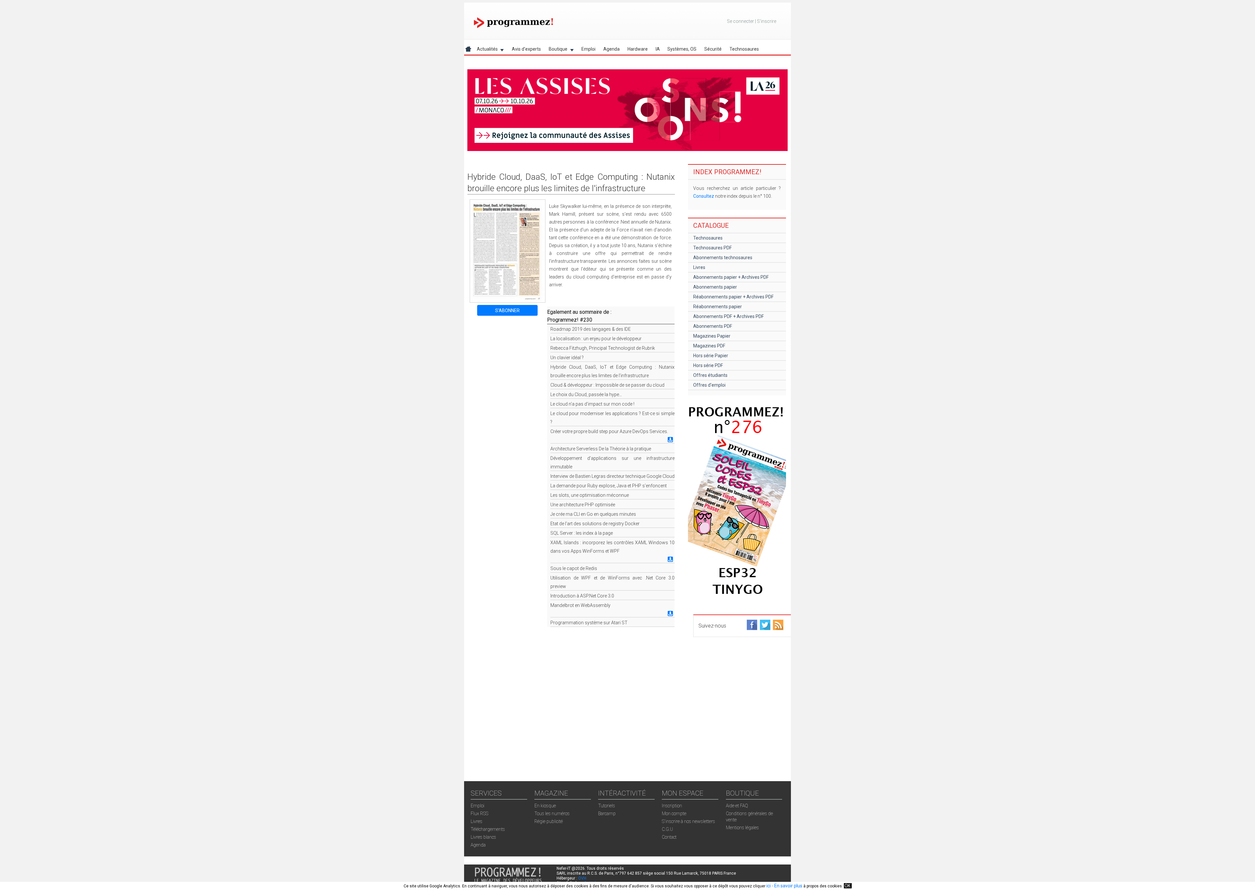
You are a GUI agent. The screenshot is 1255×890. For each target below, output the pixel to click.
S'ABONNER (507, 310)
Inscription (672, 805)
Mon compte (674, 813)
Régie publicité (548, 821)
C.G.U (667, 829)
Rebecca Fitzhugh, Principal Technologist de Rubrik (602, 348)
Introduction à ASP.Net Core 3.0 (582, 595)
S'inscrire (766, 21)
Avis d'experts (526, 49)
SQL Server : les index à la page (581, 533)
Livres (699, 267)
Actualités (485, 50)
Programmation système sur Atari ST (589, 622)
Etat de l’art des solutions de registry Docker (595, 523)
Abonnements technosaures (722, 257)
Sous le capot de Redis (573, 568)
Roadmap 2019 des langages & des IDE (590, 329)
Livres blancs (483, 837)
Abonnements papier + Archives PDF (731, 277)
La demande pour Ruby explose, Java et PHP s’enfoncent (608, 485)
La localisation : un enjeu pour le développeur (596, 338)
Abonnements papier (715, 287)
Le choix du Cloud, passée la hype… (586, 394)
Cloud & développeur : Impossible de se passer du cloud (607, 385)
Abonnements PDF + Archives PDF (728, 316)
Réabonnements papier (717, 306)
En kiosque (545, 805)
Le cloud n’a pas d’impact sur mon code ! (592, 404)
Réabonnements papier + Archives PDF (733, 296)
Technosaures (744, 49)
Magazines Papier (711, 336)
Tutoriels (606, 805)
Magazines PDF (709, 345)
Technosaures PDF (712, 247)
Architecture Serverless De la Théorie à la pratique (600, 448)
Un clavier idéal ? (567, 357)
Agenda (611, 49)
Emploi (588, 49)
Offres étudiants (710, 375)
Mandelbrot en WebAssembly (580, 605)
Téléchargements (488, 829)
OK (847, 885)
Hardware (638, 49)
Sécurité (713, 49)
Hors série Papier (710, 355)
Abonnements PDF (712, 326)
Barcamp (607, 813)
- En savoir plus (786, 885)
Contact (669, 837)
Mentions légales (742, 827)
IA (658, 49)
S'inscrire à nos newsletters (688, 821)
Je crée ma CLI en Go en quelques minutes (593, 514)
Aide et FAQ (737, 805)
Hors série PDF (708, 365)
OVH (582, 878)
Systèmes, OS (681, 49)
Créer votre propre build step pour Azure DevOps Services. (609, 431)
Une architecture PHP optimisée (582, 504)
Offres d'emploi (709, 385)
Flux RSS (479, 813)
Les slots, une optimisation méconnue (589, 495)
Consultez (703, 196)
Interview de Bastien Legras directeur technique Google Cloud (612, 476)
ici (768, 885)
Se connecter (740, 21)
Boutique (556, 50)
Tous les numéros (552, 813)
